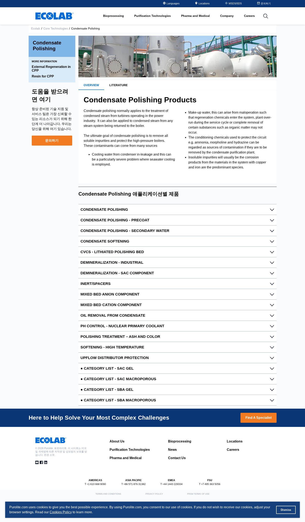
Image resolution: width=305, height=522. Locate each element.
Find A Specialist (258, 417)
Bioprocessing (179, 441)
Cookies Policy (61, 512)
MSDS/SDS (235, 3)
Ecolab (35, 28)
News (172, 449)
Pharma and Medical (126, 458)
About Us (117, 441)
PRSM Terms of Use (198, 494)
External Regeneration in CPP (51, 68)
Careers (249, 15)
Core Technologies (55, 28)
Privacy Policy (154, 494)
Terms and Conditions (108, 494)
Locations (204, 3)
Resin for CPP (43, 76)
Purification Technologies (130, 449)
